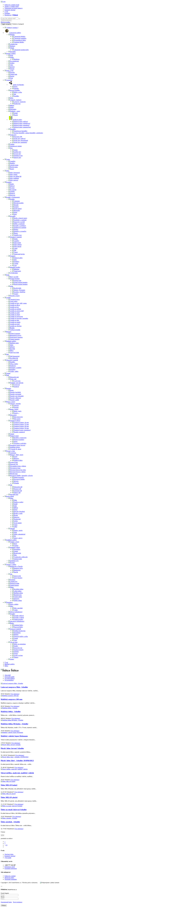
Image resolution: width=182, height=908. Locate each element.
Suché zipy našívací (19, 138)
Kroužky (12, 614)
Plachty (12, 76)
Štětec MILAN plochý (9, 797)
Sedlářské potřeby (11, 540)
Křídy (11, 98)
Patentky (16, 88)
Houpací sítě (17, 489)
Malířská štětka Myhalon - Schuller (14, 724)
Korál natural (18, 208)
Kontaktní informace (11, 868)
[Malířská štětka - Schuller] (9, 708)
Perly (15, 214)
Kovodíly (13, 216)
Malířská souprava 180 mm (11, 699)
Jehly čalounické (15, 172)
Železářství (9, 602)
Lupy (15, 265)
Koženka (12, 579)
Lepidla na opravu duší (17, 311)
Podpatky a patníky (15, 367)
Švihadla (16, 483)
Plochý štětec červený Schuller (12, 748)
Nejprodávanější (9, 677)
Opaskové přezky (15, 420)
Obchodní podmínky (11, 879)
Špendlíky (13, 51)
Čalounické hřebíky (19, 36)
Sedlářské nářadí (15, 547)
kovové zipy (17, 153)
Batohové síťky (18, 568)
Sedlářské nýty (14, 561)
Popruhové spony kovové (17, 445)
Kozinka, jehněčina (19, 292)
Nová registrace (17, 902)
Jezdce (16, 150)
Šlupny (16, 233)
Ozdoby (16, 545)
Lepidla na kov (14, 307)
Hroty (15, 543)
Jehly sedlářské (14, 178)
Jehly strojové (14, 180)
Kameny (16, 206)
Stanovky (16, 598)
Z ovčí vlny (17, 381)
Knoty (12, 390)
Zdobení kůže (18, 559)
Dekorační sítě (18, 487)
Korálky (12, 199)
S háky (16, 610)
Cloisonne (17, 201)
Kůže (7, 275)
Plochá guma (14, 167)
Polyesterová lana (15, 468)
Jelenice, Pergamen (19, 290)
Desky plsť (13, 379)
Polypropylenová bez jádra (18, 470)
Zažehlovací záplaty (16, 146)
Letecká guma (14, 165)
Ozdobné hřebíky (19, 42)
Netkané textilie (14, 583)
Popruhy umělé (14, 400)
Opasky (16, 294)
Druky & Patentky (18, 84)
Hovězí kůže (17, 288)
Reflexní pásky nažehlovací (22, 123)
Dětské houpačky (19, 477)
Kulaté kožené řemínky (21, 282)
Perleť (15, 212)
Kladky (16, 646)
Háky (11, 606)
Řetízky (16, 229)
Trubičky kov (18, 235)
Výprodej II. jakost (15, 449)
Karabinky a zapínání (20, 220)
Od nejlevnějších (10, 678)
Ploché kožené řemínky (21, 284)
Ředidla (12, 328)
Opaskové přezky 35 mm (21, 424)
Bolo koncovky (18, 417)
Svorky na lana (18, 655)
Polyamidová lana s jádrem (18, 466)
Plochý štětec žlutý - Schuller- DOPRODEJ (17, 761)
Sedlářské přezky (15, 447)
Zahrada (12, 528)
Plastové (12, 193)
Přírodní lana (14, 473)
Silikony (12, 347)
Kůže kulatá (17, 242)
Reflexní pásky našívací (21, 121)
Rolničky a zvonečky (20, 231)
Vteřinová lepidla (15, 330)
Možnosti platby (9, 877)
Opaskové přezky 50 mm (21, 428)
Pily (15, 536)
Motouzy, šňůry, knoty (16, 455)
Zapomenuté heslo (6, 902)
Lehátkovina (13, 44)
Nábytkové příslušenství (17, 621)
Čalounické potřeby (15, 33)
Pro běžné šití (14, 358)
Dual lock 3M (18, 136)
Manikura (16, 59)
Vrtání (15, 525)
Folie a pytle (9, 70)
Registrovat (8, 15)
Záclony (12, 67)
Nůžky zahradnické (19, 534)
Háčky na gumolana (20, 644)
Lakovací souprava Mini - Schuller (14, 687)
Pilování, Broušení (19, 511)
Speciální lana (14, 494)
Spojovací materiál (15, 629)
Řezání (16, 515)
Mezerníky (17, 210)
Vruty (15, 640)
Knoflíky (16, 96)
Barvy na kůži (14, 277)
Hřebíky (12, 34)
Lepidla (16, 263)
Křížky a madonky (19, 224)
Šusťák (16, 572)
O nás (6, 11)
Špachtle (12, 348)
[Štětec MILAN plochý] (8, 793)
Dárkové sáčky (18, 258)
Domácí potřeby (11, 53)
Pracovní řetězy (18, 627)
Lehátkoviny (13, 581)
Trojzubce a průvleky (20, 443)
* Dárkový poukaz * (12, 27)
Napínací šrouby (19, 650)
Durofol (12, 72)
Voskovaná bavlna (19, 254)
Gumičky (12, 161)
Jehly (7, 171)
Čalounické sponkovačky (21, 50)
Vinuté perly (17, 271)
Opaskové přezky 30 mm (21, 422)
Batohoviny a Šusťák (16, 566)
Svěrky (16, 521)
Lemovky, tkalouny (16, 100)
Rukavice (16, 517)
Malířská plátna (18, 593)
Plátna (12, 587)
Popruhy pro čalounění (17, 396)
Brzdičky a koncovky (20, 437)
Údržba (12, 144)
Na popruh (13, 189)
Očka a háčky (14, 364)
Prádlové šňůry (18, 460)
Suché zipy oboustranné (21, 140)
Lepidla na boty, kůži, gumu (18, 303)
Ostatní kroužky (18, 619)
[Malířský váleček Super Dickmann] (12, 732)
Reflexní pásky (17, 119)
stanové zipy (17, 157)
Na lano (12, 188)
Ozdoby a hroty (14, 542)
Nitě (15, 250)
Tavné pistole (18, 523)
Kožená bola (17, 280)
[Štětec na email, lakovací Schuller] (11, 806)
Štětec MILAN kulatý (9, 785)
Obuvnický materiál (12, 360)
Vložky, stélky (14, 371)
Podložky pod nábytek (16, 383)
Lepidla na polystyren (16, 316)
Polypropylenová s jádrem (17, 472)
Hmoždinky (17, 632)
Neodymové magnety (16, 337)
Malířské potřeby (11, 341)
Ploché (16, 115)
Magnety (8, 331)
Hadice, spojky (18, 530)
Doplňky (12, 362)
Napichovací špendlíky (20, 131)
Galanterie (9, 80)
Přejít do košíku (5, 22)
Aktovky (16, 405)
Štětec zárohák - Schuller (10, 822)
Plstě (7, 375)
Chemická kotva (15, 299)
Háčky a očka (18, 92)
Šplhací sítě (17, 492)
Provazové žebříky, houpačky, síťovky (21, 475)
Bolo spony (13, 415)
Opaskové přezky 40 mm (21, 426)
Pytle (11, 78)
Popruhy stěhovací (15, 398)
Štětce (11, 350)
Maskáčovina (18, 595)
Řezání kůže (17, 553)
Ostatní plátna (18, 597)
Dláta (15, 500)
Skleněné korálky (15, 267)
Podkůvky (13, 366)
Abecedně (8, 675)
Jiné (15, 94)
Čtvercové (17, 384)
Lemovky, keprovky (20, 102)
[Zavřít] (1, 886)
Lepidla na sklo (14, 320)
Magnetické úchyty (15, 335)
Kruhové (16, 386)
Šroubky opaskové (19, 432)
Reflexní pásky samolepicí (21, 125)
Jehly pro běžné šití (15, 176)
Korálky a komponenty (13, 197)
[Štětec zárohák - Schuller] (9, 818)
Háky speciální (18, 608)
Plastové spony (14, 436)
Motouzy (16, 458)
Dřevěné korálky (19, 203)
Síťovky (16, 481)
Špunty (12, 169)
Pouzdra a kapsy (15, 295)
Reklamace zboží (10, 867)
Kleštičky (16, 261)
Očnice (16, 653)
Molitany (12, 46)
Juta (11, 574)
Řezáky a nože (18, 513)
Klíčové (12, 186)
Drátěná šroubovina (19, 631)
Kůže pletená (18, 244)
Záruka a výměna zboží (12, 6)
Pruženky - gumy (15, 111)
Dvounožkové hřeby (20, 40)
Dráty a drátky (14, 604)
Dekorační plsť (14, 377)
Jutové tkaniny (18, 578)
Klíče (15, 506)
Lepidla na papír (15, 313)
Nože (11, 55)
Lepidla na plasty (15, 314)
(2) (6, 845)
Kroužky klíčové (19, 615)
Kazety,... (16, 413)
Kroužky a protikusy (20, 225)
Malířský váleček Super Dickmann (14, 736)
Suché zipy (13, 135)
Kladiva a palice (18, 502)
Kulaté (16, 113)
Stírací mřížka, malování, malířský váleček (17, 773)
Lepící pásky (14, 301)
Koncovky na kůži (19, 222)
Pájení (15, 509)
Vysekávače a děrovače (21, 557)
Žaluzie (12, 68)
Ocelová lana (14, 462)
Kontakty (7, 13)
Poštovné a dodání (10, 876)
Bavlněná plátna (18, 589)
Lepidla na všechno (16, 326)
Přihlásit (15, 15)
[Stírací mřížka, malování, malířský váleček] (14, 769)
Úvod (6, 662)
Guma (8, 159)
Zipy (11, 148)
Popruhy (8, 388)
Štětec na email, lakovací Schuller (14, 810)
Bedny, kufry (18, 411)
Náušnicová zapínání (20, 227)
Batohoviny (17, 570)
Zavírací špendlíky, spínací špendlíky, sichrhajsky (28, 133)
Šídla (15, 555)
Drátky (16, 239)
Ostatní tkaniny (14, 585)
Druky (16, 86)
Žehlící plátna (18, 600)
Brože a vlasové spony (20, 218)
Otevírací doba (9, 854)
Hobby (12, 184)
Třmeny (16, 657)
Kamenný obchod (10, 10)
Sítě (11, 485)
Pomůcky (13, 256)
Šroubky (12, 562)
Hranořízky (17, 549)
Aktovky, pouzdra (15, 403)
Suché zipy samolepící (20, 142)
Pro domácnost (14, 61)
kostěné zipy (17, 152)
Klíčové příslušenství (16, 612)
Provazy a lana (10, 451)
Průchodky (13, 109)
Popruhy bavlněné (15, 392)
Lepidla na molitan (15, 309)
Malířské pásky (14, 343)
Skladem (7, 694)
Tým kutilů (8, 857)
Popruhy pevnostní (15, 394)
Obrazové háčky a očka (21, 636)
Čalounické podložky (20, 38)
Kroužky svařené (19, 617)
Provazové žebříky (19, 479)
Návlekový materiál (16, 237)
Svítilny (12, 63)
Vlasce (16, 252)
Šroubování (17, 519)
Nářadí (12, 48)
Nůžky (12, 57)
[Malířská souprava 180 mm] (10, 695)
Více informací (14, 694)
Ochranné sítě (18, 490)
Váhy (11, 65)
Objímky (16, 651)
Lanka (15, 248)
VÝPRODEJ (14, 273)
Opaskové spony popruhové (22, 430)
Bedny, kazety (14, 409)
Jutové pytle (17, 576)
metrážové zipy (18, 155)
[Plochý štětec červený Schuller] (11, 744)
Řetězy (12, 623)
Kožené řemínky (15, 278)
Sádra (11, 345)
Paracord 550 (14, 464)
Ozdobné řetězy (18, 625)
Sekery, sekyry (18, 538)
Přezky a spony (10, 402)
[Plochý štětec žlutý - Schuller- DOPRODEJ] (14, 757)
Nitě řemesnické (15, 356)
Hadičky (12, 163)
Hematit (16, 205)
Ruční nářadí (10, 496)
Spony (16, 441)
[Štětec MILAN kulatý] (8, 781)
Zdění (15, 526)
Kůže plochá (17, 246)
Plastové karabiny (19, 439)
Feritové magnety (15, 333)
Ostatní (8, 373)
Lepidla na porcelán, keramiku (19, 318)
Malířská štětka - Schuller (11, 712)
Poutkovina (17, 103)
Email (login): (5, 893)
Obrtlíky (12, 191)
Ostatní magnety (15, 339)
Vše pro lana (13, 642)
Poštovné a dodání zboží (12, 5)
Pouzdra (16, 407)
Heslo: (3, 897)
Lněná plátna (17, 591)
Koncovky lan (18, 648)
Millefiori (16, 269)
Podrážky (13, 369)
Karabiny (9, 182)
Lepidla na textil (15, 324)
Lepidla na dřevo (15, 305)
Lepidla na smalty (15, 322)
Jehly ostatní (13, 174)
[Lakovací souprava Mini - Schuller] (12, 683)
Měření (12, 105)
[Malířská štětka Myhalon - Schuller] (12, 720)
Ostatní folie (13, 74)
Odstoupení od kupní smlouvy (14, 8)
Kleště (15, 504)
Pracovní (12, 195)
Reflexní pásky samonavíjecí (22, 127)
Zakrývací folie (14, 352)
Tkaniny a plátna (11, 564)
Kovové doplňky (15, 90)
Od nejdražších (9, 680)
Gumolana (13, 453)
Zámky (12, 659)
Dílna (11, 498)
